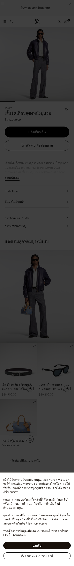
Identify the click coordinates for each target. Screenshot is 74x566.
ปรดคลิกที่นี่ (18, 535)
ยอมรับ (37, 545)
